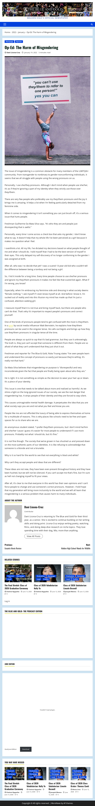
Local (9, 579)
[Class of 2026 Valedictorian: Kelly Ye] (47, 573)
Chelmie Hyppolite (12, 592)
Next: (75, 546)
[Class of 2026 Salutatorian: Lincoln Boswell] (76, 573)
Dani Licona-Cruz (13, 52)
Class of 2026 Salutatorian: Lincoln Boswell (75, 587)
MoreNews (56, 803)
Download (25, 749)
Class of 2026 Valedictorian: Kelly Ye (46, 587)
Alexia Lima (76, 789)
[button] (4, 24)
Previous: (13, 546)
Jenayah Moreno (70, 592)
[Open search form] (92, 24)
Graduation (41, 576)
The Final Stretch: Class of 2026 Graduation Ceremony (16, 587)
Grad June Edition (11, 749)
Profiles (46, 579)
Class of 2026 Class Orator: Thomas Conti (80, 785)
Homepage (9, 42)
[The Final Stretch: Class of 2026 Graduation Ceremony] (18, 573)
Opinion (19, 42)
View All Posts (33, 536)
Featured (11, 576)
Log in (7, 601)
